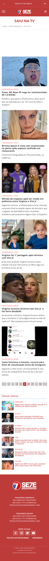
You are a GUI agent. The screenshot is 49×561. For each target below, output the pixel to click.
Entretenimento (15, 26)
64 (21, 384)
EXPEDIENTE (37, 538)
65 (24, 384)
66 (28, 384)
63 (17, 384)
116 (40, 384)
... (12, 384)
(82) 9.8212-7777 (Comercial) (24, 502)
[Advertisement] (24, 47)
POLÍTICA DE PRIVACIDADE (18, 538)
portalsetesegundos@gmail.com (25, 505)
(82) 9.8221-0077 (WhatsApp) (24, 516)
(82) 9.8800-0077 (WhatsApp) (24, 500)
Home (4, 26)
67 (32, 384)
